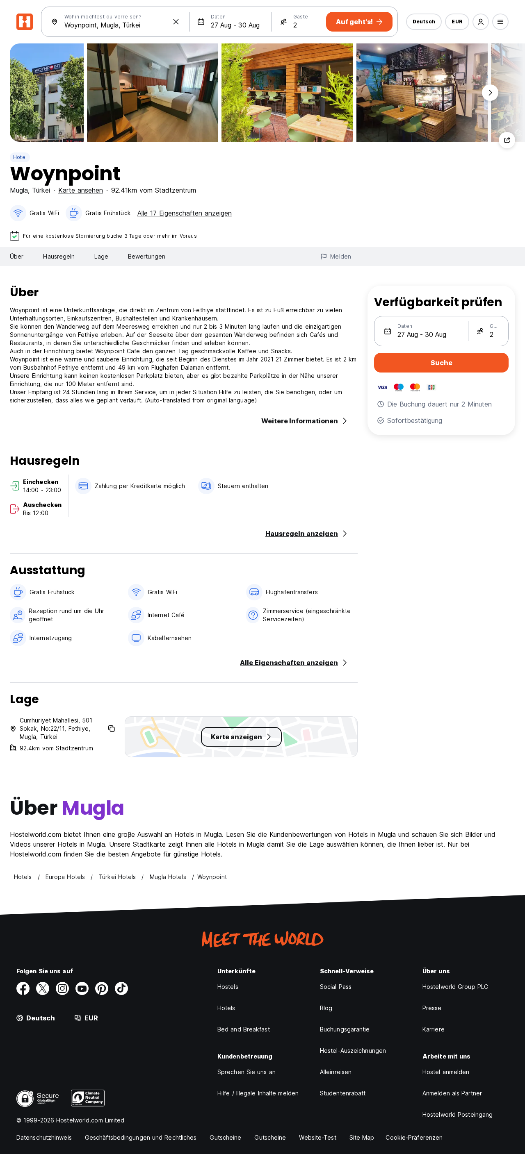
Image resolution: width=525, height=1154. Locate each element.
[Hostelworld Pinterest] (101, 988)
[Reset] (176, 22)
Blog (326, 1007)
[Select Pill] (480, 22)
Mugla (19, 190)
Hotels (226, 1007)
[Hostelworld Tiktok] (121, 988)
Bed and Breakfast (243, 1029)
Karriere (433, 1029)
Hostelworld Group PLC (455, 986)
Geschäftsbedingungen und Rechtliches (141, 1137)
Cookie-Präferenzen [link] (414, 1137)
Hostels (227, 986)
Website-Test (317, 1137)
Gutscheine (225, 1137)
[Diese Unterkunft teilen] (507, 140)
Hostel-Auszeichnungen (353, 1050)
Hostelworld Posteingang (457, 1114)
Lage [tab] (101, 256)
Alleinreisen (336, 1071)
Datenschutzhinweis (44, 1137)
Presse (432, 1007)
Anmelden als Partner (452, 1093)
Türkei (41, 190)
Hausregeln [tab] (59, 256)
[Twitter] (42, 988)
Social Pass (336, 986)
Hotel (20, 157)
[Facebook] (23, 988)
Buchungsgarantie (345, 1029)
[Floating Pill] (490, 92)
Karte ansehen (80, 190)
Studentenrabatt (343, 1093)
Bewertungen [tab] (146, 256)
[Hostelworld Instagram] (62, 988)
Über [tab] (16, 256)
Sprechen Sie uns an (246, 1071)
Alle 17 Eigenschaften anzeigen (184, 213)
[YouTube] (82, 988)
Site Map (361, 1137)
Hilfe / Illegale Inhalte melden (258, 1093)
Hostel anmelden (446, 1071)
